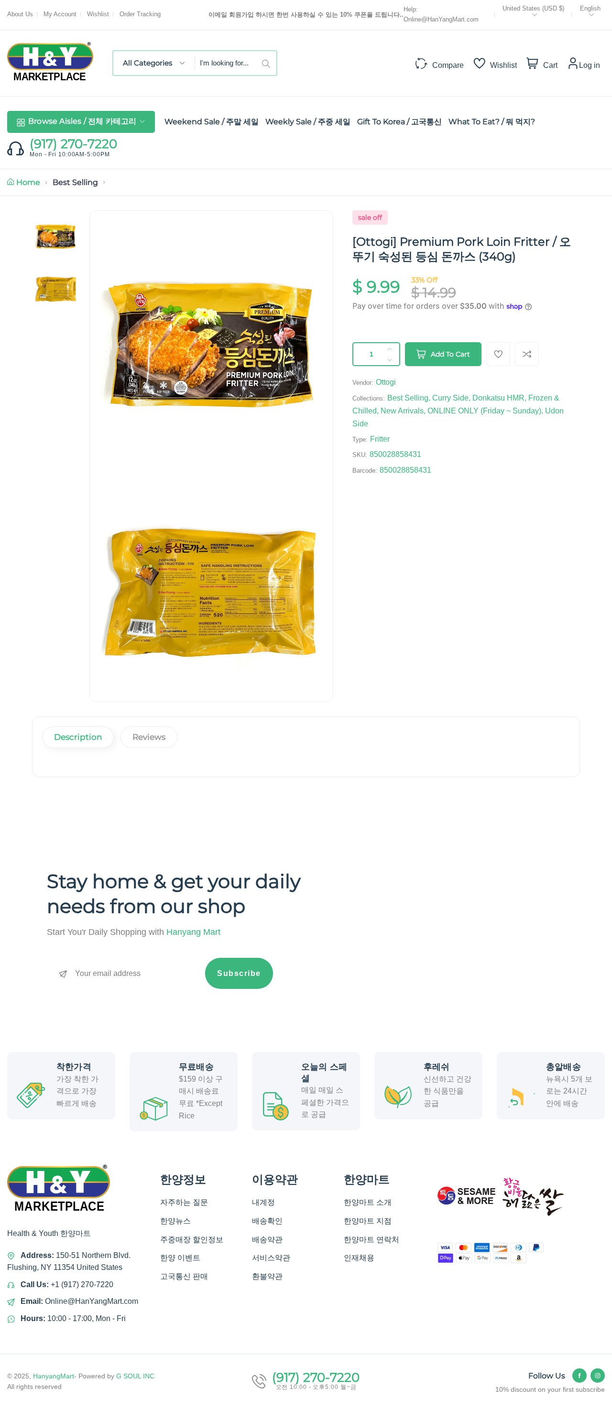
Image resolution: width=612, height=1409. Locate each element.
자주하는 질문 (184, 1202)
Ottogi (386, 382)
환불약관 (267, 1276)
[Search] (269, 63)
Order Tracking (140, 14)
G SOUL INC (135, 1376)
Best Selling (75, 182)
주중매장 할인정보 (191, 1240)
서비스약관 (271, 1258)
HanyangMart (53, 1376)
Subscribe (239, 973)
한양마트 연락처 (371, 1240)
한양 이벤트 (180, 1258)
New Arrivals (402, 411)
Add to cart (450, 354)
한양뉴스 (175, 1221)
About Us (20, 14)
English (590, 8)
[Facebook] (579, 1375)
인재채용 (359, 1258)
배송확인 (267, 1221)
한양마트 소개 (368, 1202)
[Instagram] (597, 1375)
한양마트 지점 (368, 1221)
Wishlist (98, 14)
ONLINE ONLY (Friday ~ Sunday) (484, 411)
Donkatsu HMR (498, 398)
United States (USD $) (533, 8)
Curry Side (450, 398)
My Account (60, 14)
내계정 (263, 1202)
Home (28, 182)
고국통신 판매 (184, 1276)
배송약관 (267, 1240)
